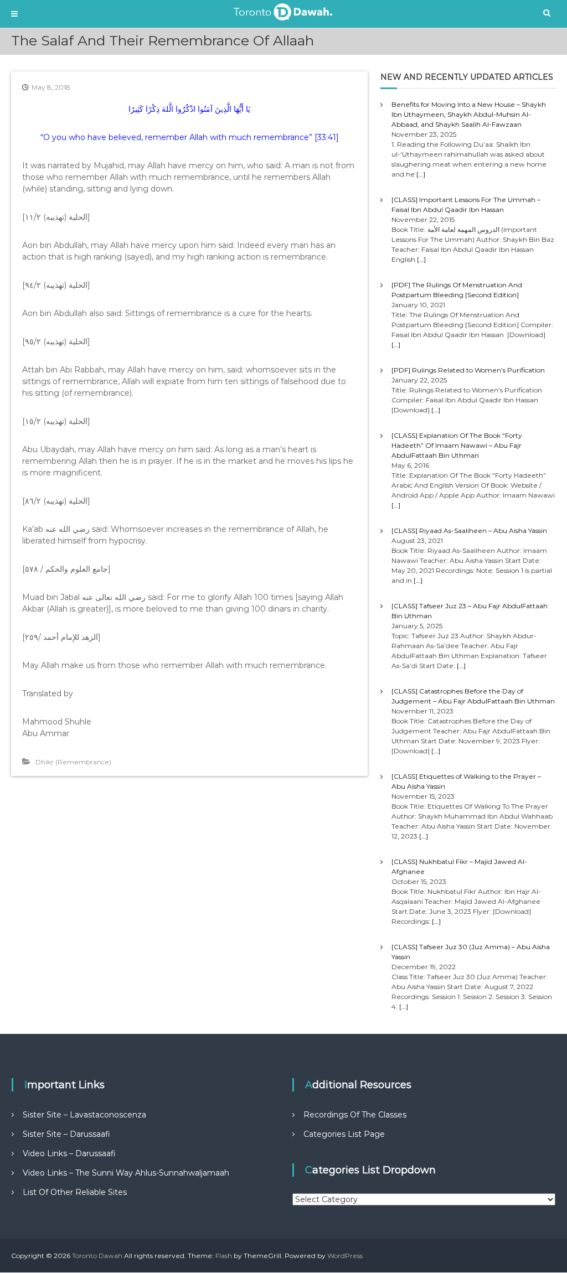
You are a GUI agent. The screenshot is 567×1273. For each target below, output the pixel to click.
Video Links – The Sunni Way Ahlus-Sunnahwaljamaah (126, 1173)
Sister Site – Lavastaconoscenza (84, 1115)
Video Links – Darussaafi (69, 1153)
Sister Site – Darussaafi (66, 1134)
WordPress (345, 1255)
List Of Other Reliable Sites (75, 1192)
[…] (420, 174)
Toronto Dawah (97, 1255)
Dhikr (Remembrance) (73, 762)
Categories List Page (344, 1134)
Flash (223, 1255)
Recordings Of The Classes (354, 1115)
